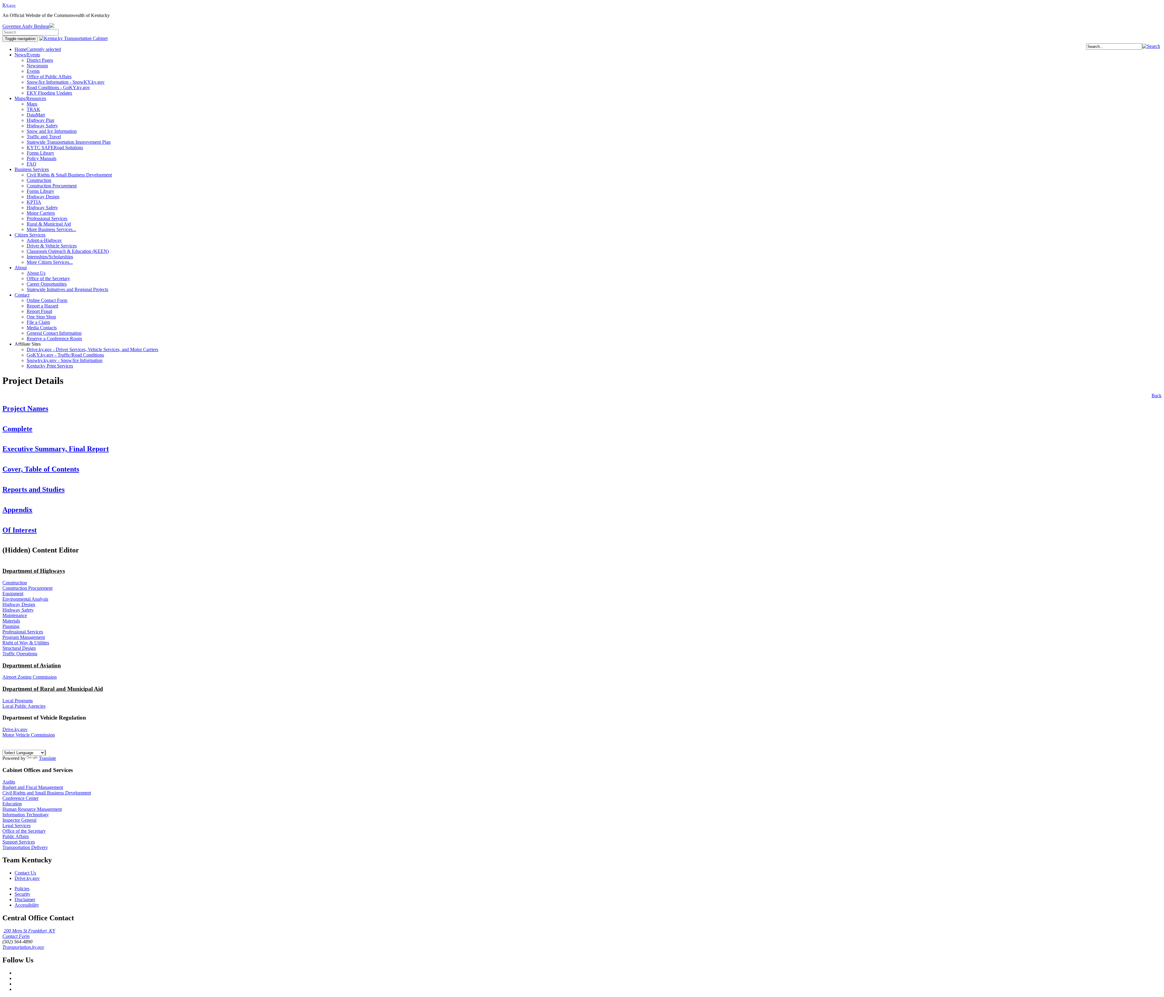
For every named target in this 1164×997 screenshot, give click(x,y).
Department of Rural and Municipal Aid (52, 689)
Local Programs (17, 700)
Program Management (23, 637)
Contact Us (25, 872)
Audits (8, 781)
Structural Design (19, 648)
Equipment (12, 593)
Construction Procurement (27, 588)
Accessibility (27, 905)
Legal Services (16, 825)
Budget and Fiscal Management (32, 787)
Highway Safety (18, 610)
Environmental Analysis (25, 599)
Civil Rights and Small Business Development (46, 792)
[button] (1151, 46)
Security (22, 894)
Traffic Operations (19, 653)
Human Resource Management (32, 809)
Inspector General (19, 820)
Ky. (9, 5)
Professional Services (22, 631)
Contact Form (16, 936)
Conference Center (20, 798)
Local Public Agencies (23, 706)
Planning (10, 626)
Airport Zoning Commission (29, 677)
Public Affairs (15, 836)
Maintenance (14, 615)
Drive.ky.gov (15, 729)
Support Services (18, 841)
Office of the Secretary (24, 831)
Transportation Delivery (25, 847)
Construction (14, 582)
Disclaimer (25, 899)
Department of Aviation (31, 665)
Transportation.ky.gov (23, 947)
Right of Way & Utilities (25, 642)
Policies (22, 888)
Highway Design (18, 604)
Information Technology (25, 814)
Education (12, 803)
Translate (47, 758)
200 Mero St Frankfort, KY (29, 930)
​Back (1157, 395)
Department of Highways (33, 571)
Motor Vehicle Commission (28, 734)
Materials (11, 620)
